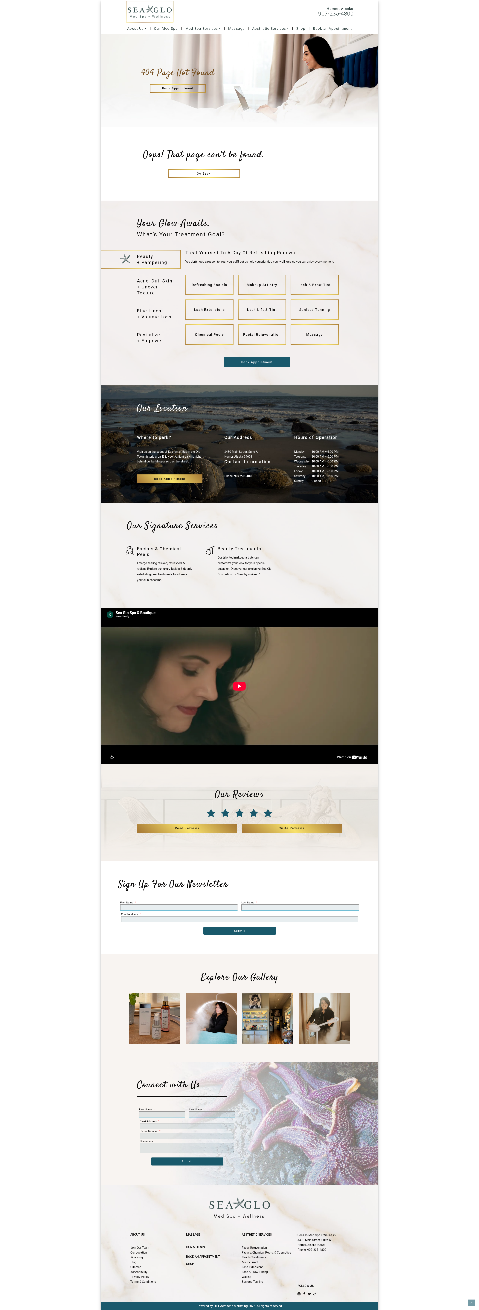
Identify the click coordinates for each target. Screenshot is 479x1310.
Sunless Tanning (252, 1281)
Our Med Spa (166, 28)
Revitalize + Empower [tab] (150, 337)
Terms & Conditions (143, 1281)
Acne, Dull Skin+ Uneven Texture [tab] (155, 287)
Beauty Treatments (254, 1257)
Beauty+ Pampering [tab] (152, 259)
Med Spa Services (201, 28)
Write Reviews (292, 828)
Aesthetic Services (269, 28)
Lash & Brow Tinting (255, 1272)
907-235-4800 (335, 13)
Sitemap (135, 1267)
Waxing (246, 1277)
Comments (146, 1141)
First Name (128, 902)
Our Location (138, 1252)
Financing (136, 1257)
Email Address (131, 914)
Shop (300, 28)
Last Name (249, 902)
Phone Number (150, 1131)
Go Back (204, 173)
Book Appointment (178, 88)
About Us (135, 28)
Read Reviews (187, 828)
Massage (236, 28)
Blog (133, 1262)
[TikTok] (314, 1293)
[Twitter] (309, 1293)
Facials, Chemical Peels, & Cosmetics (266, 1252)
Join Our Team (139, 1247)
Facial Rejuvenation (254, 1247)
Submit (239, 930)
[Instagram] (299, 1293)
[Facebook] (304, 1293)
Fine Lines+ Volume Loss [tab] (154, 313)
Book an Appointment (332, 28)
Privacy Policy (139, 1277)
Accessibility (138, 1272)
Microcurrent (250, 1262)
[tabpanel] (262, 299)
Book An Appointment (203, 1256)
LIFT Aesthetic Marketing (230, 1306)
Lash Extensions (252, 1267)
